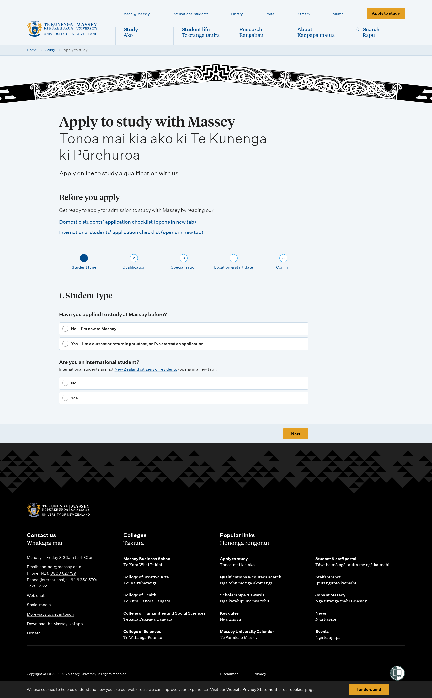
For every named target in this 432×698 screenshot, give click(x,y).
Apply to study (386, 13)
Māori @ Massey (137, 14)
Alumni (338, 14)
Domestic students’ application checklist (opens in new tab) (127, 222)
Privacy (260, 674)
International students (190, 14)
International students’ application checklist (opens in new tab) (131, 232)
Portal (271, 14)
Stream (304, 14)
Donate (34, 633)
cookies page (302, 689)
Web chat (36, 595)
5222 (42, 586)
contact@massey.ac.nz (62, 566)
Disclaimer (229, 674)
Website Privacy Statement (252, 689)
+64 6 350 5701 (83, 579)
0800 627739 (63, 573)
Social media (39, 604)
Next (295, 433)
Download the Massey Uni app (55, 623)
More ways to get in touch (50, 614)
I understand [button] (369, 689)
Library (237, 14)
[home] (67, 29)
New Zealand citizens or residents (146, 369)
